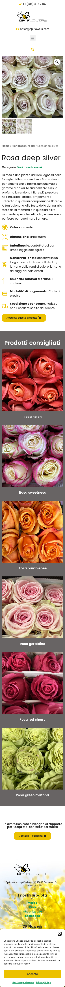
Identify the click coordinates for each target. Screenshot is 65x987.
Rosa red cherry (33, 719)
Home (5, 146)
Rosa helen (32, 416)
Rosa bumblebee (33, 568)
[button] (59, 934)
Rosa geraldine (32, 643)
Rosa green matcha (32, 795)
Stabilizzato (32, 911)
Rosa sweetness (32, 492)
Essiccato (32, 916)
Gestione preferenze (23, 982)
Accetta (32, 974)
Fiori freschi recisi (23, 146)
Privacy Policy (43, 982)
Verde (32, 903)
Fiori (32, 907)
